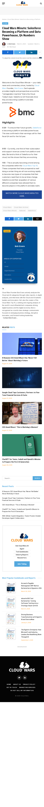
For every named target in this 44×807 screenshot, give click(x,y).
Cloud (5, 23)
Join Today (22, 563)
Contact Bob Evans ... (10, 318)
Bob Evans (12, 44)
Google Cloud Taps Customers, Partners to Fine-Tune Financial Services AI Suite (21, 394)
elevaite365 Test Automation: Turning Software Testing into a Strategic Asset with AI (29, 602)
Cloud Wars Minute (10, 210)
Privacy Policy (29, 684)
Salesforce (37, 128)
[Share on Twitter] (19, 52)
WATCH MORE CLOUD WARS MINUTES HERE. (22, 194)
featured (22, 210)
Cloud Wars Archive (21, 207)
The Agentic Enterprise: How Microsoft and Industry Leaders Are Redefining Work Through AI (31, 633)
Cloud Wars (7, 207)
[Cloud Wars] (22, 3)
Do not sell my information (22, 690)
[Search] (41, 3)
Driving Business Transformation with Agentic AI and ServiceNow (31, 617)
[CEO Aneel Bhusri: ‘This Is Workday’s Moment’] (22, 413)
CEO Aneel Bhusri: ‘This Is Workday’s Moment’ (20, 427)
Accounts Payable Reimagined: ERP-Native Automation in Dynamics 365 (31, 585)
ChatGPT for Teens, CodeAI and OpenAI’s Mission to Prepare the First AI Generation (21, 460)
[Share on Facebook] (7, 52)
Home (4, 19)
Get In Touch (12, 687)
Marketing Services (27, 687)
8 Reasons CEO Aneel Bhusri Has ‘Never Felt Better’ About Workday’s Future (19, 359)
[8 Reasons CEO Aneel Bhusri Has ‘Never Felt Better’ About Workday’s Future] (22, 344)
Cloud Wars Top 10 (30, 166)
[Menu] (3, 3)
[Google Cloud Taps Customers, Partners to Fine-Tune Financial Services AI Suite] (22, 378)
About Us (17, 684)
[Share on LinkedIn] (31, 52)
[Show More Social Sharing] (40, 52)
